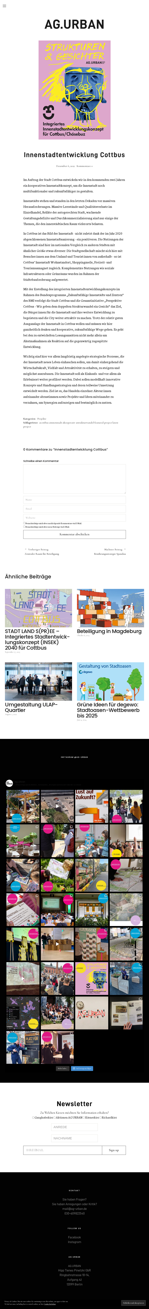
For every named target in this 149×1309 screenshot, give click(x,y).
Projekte (41, 418)
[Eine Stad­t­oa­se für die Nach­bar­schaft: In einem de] (22, 909)
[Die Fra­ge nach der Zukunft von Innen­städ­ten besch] (91, 944)
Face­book (74, 1237)
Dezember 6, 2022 (65, 166)
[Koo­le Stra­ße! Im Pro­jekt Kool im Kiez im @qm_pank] (126, 944)
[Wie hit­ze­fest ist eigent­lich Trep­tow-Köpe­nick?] (22, 840)
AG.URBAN (75, 24)
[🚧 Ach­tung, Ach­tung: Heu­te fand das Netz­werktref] (22, 944)
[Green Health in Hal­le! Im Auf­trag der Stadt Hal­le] (22, 978)
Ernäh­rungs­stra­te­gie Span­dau (100, 552)
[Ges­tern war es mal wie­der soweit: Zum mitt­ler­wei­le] (57, 978)
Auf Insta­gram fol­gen (83, 1068)
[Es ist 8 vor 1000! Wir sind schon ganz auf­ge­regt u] (91, 1013)
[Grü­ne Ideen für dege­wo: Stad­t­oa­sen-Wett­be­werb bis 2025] (110, 681)
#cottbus (44, 422)
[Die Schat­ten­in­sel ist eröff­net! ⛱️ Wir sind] (22, 806)
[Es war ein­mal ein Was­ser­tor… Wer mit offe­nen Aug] (91, 909)
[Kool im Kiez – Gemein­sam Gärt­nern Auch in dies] (57, 875)
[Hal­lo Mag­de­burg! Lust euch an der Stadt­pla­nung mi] (91, 806)
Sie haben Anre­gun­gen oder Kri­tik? (74, 1204)
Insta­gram (74, 1242)
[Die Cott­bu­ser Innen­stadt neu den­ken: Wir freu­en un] (91, 978)
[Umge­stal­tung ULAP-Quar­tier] (38, 681)
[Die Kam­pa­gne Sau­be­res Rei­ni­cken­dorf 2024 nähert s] (91, 875)
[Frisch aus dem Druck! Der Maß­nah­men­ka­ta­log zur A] (126, 1013)
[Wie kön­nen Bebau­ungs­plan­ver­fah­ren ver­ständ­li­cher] (126, 875)
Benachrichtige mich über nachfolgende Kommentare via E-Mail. (53, 523)
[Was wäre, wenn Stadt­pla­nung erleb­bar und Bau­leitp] (57, 806)
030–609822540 (74, 1213)
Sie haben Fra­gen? (74, 1199)
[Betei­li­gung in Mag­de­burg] (110, 608)
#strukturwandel (85, 422)
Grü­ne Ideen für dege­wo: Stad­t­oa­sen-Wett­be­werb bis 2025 (108, 710)
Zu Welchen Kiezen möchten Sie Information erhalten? (74, 1113)
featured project (103, 422)
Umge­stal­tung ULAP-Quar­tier (31, 707)
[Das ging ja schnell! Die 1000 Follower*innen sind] (57, 1013)
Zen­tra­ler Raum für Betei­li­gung (42, 552)
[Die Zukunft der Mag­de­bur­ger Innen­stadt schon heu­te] (126, 806)
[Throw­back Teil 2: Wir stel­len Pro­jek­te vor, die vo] (22, 1013)
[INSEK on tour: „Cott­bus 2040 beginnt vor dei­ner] (57, 840)
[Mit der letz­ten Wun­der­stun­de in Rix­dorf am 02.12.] (22, 1047)
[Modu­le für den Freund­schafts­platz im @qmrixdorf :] (126, 978)
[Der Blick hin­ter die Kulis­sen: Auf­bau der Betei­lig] (57, 944)
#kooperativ (69, 422)
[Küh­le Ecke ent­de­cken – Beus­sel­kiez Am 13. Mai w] (22, 875)
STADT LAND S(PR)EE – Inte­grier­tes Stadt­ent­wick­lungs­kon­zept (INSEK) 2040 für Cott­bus (37, 639)
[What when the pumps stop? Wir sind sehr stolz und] (126, 909)
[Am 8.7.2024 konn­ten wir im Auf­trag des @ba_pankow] (57, 909)
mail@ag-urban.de (74, 1208)
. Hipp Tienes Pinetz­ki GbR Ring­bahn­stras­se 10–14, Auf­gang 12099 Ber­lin (74, 1275)
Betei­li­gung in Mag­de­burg (109, 631)
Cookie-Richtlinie (50, 1304)
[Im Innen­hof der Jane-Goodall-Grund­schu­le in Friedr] (91, 840)
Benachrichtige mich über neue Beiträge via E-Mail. (47, 526)
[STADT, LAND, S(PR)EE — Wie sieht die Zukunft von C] (126, 840)
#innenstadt (55, 422)
